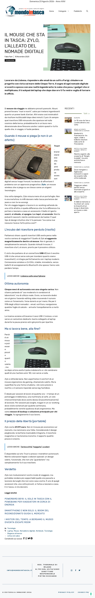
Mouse (16, 531)
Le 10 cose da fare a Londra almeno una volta (82, 122)
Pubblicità (78, 11)
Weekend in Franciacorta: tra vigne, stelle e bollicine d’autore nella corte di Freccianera (80, 138)
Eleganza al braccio (14, 533)
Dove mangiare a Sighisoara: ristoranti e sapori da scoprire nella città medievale (81, 174)
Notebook (39, 531)
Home (51, 11)
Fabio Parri (9, 57)
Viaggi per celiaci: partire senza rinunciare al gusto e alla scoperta (82, 188)
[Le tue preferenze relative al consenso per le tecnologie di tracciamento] (91, 594)
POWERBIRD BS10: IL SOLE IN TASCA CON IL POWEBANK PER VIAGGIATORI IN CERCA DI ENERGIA (28, 501)
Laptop (10, 531)
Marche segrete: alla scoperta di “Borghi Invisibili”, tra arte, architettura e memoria (82, 158)
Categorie (62, 11)
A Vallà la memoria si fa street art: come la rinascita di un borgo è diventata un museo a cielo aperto (82, 207)
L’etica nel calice (13, 536)
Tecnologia (10, 60)
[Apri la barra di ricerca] (87, 11)
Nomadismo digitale (27, 531)
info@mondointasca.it (20, 570)
